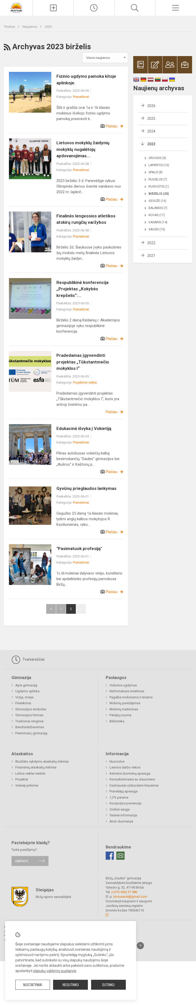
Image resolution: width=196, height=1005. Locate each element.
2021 (151, 256)
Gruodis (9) (157, 158)
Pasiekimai (23, 703)
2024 (151, 131)
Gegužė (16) (157, 201)
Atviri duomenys (121, 821)
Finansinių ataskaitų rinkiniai (35, 767)
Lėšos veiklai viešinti (30, 773)
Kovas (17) (157, 215)
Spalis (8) (156, 172)
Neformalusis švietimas (126, 691)
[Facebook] (110, 856)
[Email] (120, 856)
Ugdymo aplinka (27, 691)
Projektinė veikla (85, 382)
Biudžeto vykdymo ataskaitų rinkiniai (42, 761)
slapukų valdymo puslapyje (54, 971)
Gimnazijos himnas (29, 715)
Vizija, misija (24, 697)
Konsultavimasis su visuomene (132, 779)
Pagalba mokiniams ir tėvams (131, 697)
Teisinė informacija (123, 815)
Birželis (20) (159, 193)
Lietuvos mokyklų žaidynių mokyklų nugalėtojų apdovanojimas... (82, 149)
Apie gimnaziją (26, 685)
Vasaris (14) (158, 222)
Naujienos (30, 27)
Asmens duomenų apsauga (129, 773)
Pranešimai (81, 97)
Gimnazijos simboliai (30, 709)
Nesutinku (71, 985)
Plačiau (111, 126)
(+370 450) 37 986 (124, 892)
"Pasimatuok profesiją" (79, 548)
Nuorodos (117, 761)
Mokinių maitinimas (123, 709)
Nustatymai (32, 985)
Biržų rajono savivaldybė (53, 897)
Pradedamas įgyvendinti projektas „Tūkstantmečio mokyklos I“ (82, 362)
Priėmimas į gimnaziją (31, 733)
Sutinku (108, 985)
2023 (48, 27)
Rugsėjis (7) (158, 179)
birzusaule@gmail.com (130, 896)
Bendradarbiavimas (29, 727)
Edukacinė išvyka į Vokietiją (83, 428)
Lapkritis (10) (159, 165)
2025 (151, 118)
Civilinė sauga (119, 809)
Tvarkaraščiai (32, 659)
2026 (151, 106)
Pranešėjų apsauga (123, 791)
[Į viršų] (140, 945)
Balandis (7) (158, 208)
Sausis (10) (157, 229)
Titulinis (10, 27)
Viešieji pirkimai (26, 785)
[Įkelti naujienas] (53, 8)
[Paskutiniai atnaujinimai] (94, 8)
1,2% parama (118, 797)
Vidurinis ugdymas (123, 685)
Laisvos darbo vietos (124, 767)
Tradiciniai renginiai (29, 721)
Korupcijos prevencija (125, 803)
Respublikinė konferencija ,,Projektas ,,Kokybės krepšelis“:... (82, 289)
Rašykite (21, 861)
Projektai (21, 779)
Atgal (51, 609)
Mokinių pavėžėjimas (124, 703)
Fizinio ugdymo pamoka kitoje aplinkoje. (86, 79)
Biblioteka (116, 721)
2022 (151, 243)
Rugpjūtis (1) (159, 186)
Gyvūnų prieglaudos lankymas (86, 488)
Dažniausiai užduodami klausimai (133, 785)
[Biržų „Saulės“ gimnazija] (16, 7)
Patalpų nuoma (120, 715)
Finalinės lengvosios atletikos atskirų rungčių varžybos (85, 219)
